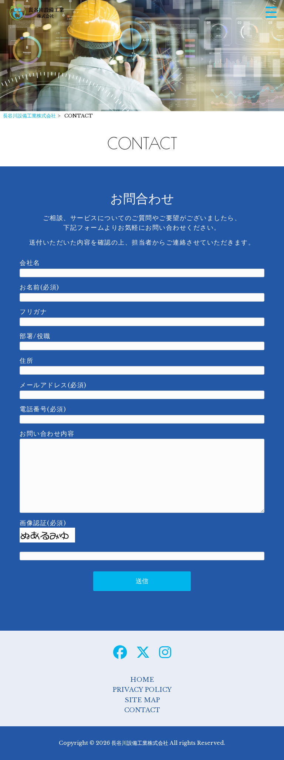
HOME (142, 680)
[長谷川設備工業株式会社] (37, 12)
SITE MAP (142, 700)
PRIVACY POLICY (142, 690)
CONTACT (142, 710)
